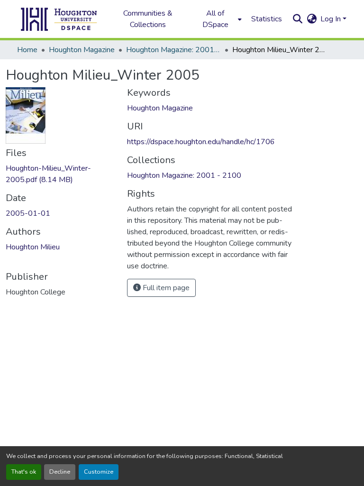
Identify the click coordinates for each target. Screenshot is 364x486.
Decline (59, 472)
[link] (61, 174)
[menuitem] (218, 19)
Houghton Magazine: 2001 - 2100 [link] (173, 50)
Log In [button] (331, 19)
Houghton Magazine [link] (82, 50)
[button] (59, 19)
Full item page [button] (165, 288)
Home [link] (27, 50)
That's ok (23, 472)
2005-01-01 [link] (28, 213)
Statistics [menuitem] (266, 19)
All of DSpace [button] (215, 19)
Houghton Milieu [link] (33, 247)
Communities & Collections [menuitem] (148, 19)
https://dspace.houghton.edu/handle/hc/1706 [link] (201, 142)
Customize (98, 472)
